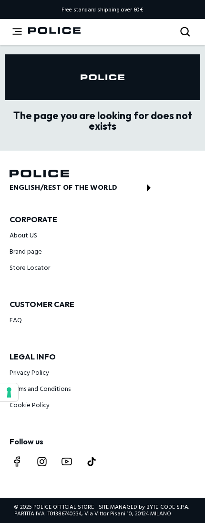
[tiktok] (91, 461)
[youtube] (66, 461)
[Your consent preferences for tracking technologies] (9, 392)
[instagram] (42, 461)
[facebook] (17, 461)
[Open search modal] (186, 32)
